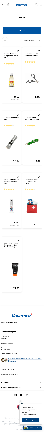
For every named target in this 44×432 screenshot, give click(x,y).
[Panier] (40, 4)
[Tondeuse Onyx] (11, 142)
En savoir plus (30, 420)
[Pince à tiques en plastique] (32, 142)
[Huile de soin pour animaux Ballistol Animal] (11, 80)
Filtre (22, 30)
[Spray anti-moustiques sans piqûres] (11, 206)
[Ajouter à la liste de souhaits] (18, 51)
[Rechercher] (36, 4)
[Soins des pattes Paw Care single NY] (11, 270)
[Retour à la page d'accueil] (22, 4)
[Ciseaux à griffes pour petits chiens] (32, 78)
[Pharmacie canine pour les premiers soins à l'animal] (32, 206)
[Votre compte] (8, 4)
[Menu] (3, 4)
